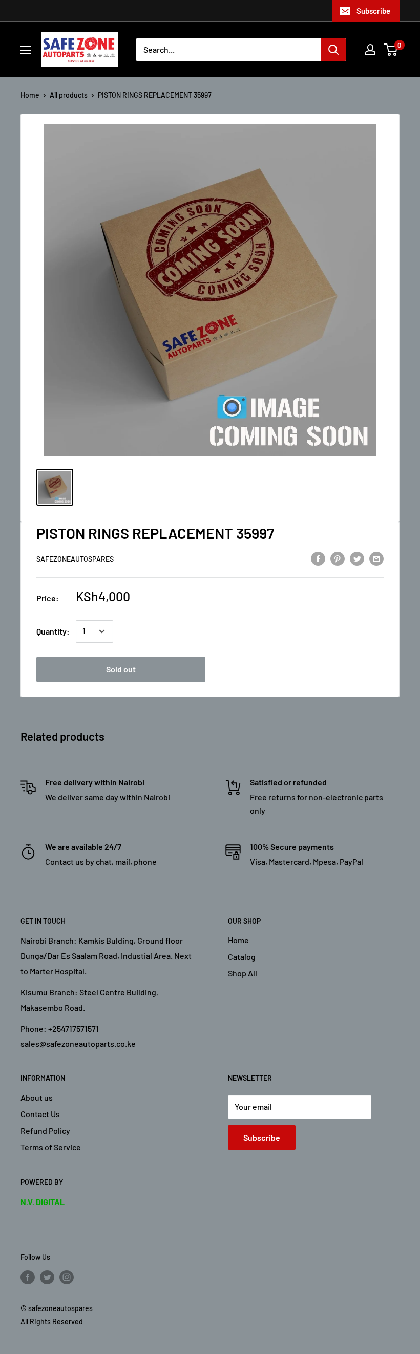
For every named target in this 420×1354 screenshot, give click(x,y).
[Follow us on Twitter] (47, 1277)
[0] (391, 49)
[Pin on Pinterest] (337, 558)
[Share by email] (376, 558)
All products (69, 95)
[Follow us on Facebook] (27, 1277)
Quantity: (53, 631)
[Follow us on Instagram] (66, 1277)
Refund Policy (45, 1130)
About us (36, 1097)
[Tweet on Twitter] (357, 558)
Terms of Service (50, 1147)
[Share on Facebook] (318, 558)
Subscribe (373, 10)
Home (29, 95)
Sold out (121, 669)
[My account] (370, 49)
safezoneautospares (75, 559)
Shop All (242, 973)
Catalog (242, 957)
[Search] (333, 49)
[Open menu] (25, 50)
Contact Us (40, 1114)
